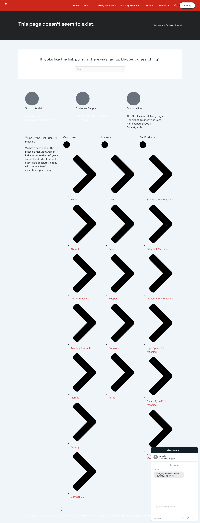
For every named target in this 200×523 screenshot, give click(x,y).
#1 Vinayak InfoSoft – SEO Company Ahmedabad (93, 515)
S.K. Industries (54, 515)
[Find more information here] (174, 484)
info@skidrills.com (35, 116)
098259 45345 (84, 120)
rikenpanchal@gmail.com (39, 120)
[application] (115, 5)
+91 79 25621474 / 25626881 (93, 116)
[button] (175, 5)
